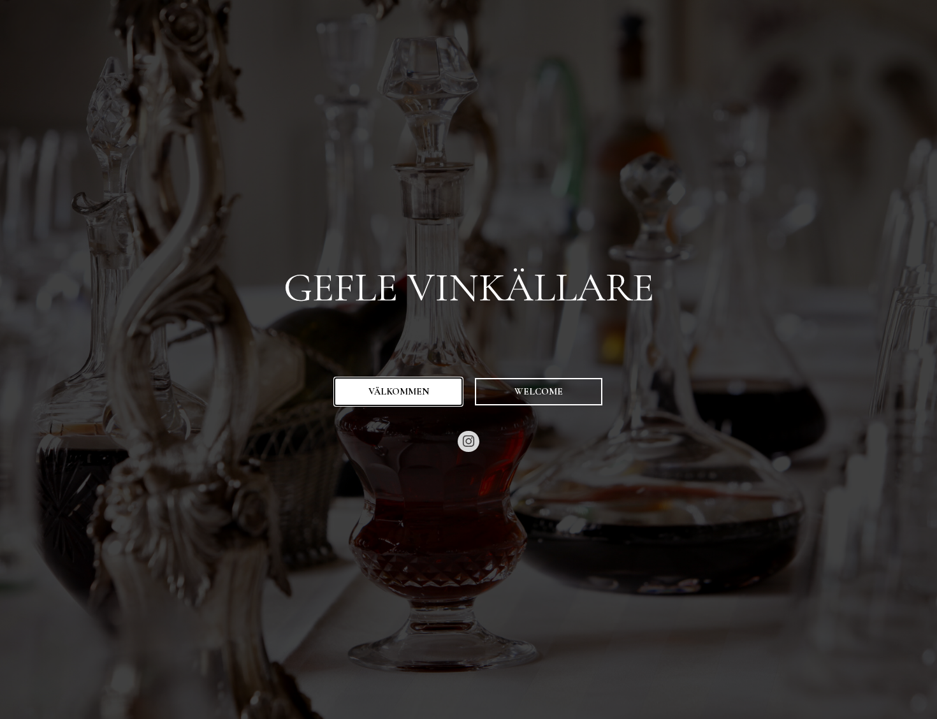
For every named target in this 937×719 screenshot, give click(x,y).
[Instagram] (468, 442)
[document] (468, 359)
